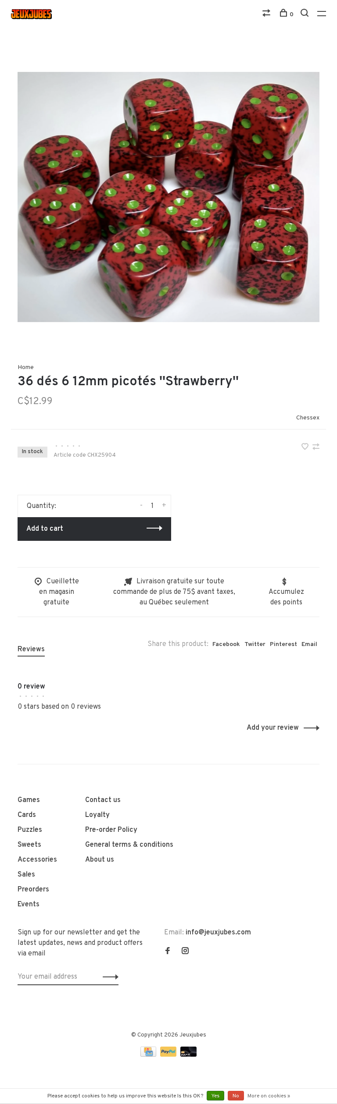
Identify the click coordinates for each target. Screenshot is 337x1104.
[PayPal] (169, 1055)
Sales (26, 874)
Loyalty (97, 815)
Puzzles (30, 830)
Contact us (103, 800)
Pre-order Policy (111, 830)
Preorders (33, 889)
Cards (27, 815)
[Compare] (267, 14)
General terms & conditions (129, 845)
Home (26, 367)
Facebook (226, 644)
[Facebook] (167, 952)
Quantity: (41, 506)
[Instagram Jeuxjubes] (185, 952)
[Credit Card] (149, 1055)
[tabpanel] (168, 197)
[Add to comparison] (315, 448)
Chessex (307, 418)
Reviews (31, 649)
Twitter (254, 644)
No (236, 1096)
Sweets (29, 845)
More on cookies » (268, 1096)
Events (28, 904)
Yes (215, 1096)
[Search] (306, 14)
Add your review (273, 728)
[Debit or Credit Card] (188, 1055)
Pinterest (283, 644)
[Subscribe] (108, 977)
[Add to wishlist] (305, 448)
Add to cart (44, 529)
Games (29, 800)
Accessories (37, 860)
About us (99, 860)
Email (309, 644)
